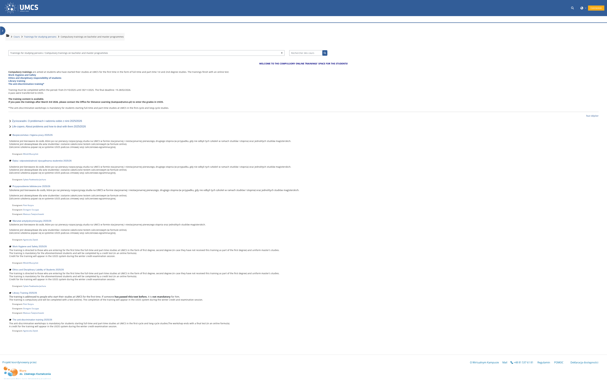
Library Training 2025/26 (24, 293)
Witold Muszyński (30, 154)
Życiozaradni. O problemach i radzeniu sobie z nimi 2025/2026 (47, 121)
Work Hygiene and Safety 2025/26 (29, 246)
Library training (16, 80)
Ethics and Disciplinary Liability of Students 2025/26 (38, 269)
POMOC (558, 362)
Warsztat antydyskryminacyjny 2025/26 (31, 221)
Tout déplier (592, 115)
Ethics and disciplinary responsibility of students (34, 77)
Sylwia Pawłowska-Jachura (34, 179)
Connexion (596, 7)
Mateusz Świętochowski (33, 214)
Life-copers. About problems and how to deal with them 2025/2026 (49, 126)
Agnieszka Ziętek (30, 239)
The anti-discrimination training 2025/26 (32, 319)
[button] (573, 8)
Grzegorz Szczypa (31, 209)
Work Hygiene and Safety (22, 74)
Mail (504, 362)
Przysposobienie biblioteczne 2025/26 (31, 186)
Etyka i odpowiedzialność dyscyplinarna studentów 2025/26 (42, 160)
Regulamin (543, 362)
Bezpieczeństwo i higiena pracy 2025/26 (32, 135)
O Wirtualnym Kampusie (484, 362)
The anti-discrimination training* (26, 83)
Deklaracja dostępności (584, 362)
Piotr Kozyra (28, 205)
